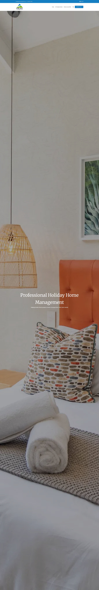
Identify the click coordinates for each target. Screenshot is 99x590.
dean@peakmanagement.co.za (21, 1)
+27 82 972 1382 (29, 1)
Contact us (78, 6)
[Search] (73, 6)
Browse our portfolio (67, 6)
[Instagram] (81, 1)
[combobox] (73, 6)
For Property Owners (59, 6)
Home (53, 6)
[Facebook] (82, 1)
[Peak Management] (19, 7)
